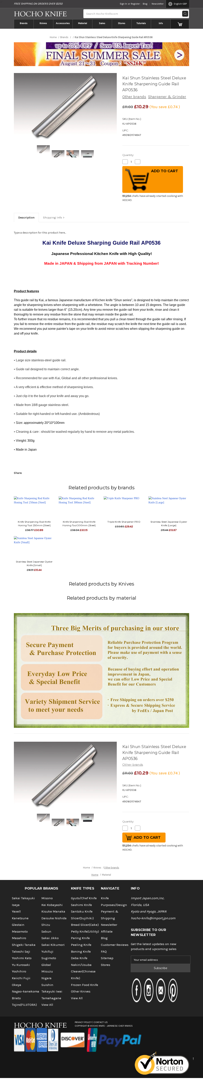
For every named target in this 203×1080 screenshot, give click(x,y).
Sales (102, 23)
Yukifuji (47, 951)
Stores (121, 23)
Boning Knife (81, 951)
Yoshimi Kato (22, 958)
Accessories (63, 23)
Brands (24, 23)
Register (135, 3)
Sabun (46, 931)
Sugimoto (48, 958)
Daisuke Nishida (54, 918)
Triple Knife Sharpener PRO (123, 521)
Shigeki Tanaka (23, 945)
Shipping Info (52, 217)
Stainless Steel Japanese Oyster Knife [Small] (34, 563)
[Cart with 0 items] (180, 24)
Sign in (123, 3)
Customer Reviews (114, 945)
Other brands (134, 96)
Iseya (16, 905)
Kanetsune (20, 918)
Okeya (16, 985)
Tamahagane (51, 998)
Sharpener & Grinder (167, 96)
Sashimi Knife (81, 905)
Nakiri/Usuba (81, 965)
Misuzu (47, 971)
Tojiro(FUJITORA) (24, 1005)
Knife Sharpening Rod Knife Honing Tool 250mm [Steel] (34, 523)
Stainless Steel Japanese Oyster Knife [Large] (168, 523)
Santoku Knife (82, 911)
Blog (145, 3)
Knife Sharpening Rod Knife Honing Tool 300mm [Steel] (79, 523)
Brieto (16, 998)
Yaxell (16, 911)
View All (47, 1005)
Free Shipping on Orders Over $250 (38, 3)
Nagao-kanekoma (25, 991)
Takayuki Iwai (51, 991)
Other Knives (80, 991)
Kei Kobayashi (52, 905)
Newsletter (158, 3)
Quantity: (128, 155)
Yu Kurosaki (21, 965)
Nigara (46, 978)
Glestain (18, 925)
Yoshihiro (19, 971)
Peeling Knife (81, 945)
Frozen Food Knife (84, 985)
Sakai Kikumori (53, 945)
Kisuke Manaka (53, 911)
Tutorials (141, 23)
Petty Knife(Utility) (85, 931)
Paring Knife (80, 938)
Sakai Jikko (50, 938)
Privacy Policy (83, 1022)
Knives (43, 23)
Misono (47, 898)
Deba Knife (79, 958)
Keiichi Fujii (21, 978)
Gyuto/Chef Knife (84, 898)
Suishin (47, 985)
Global (46, 965)
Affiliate (107, 931)
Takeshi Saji (21, 951)
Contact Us (101, 1022)
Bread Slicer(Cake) (85, 925)
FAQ (104, 951)
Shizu (45, 925)
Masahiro (19, 938)
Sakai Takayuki (23, 898)
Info (161, 23)
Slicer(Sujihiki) (82, 918)
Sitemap (107, 958)
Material (82, 23)
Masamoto (20, 931)
